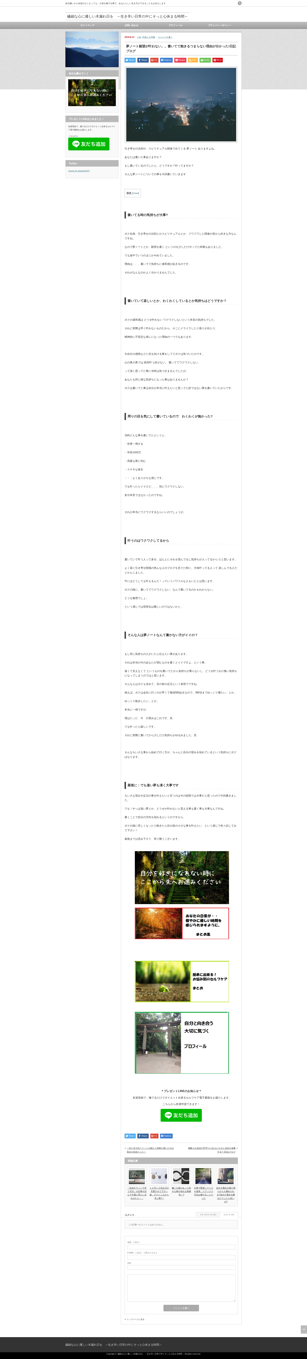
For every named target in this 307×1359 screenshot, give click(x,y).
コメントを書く (165, 37)
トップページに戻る (135, 1319)
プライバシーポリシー (219, 25)
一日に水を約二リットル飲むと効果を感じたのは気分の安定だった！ (150, 1150)
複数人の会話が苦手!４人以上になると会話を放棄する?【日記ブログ (212, 1150)
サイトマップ (87, 25)
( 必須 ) (133, 1242)
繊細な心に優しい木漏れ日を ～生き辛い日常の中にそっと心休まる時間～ (127, 16)
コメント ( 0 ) (228, 1215)
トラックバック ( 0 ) (208, 1215)
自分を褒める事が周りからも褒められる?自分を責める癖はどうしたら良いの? (225, 1195)
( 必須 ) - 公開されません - (143, 1253)
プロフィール (175, 25)
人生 (139, 37)
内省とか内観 (148, 37)
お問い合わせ (131, 25)
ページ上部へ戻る (304, 1329)
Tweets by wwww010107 (79, 171)
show (135, 193)
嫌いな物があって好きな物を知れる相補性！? (181, 1191)
